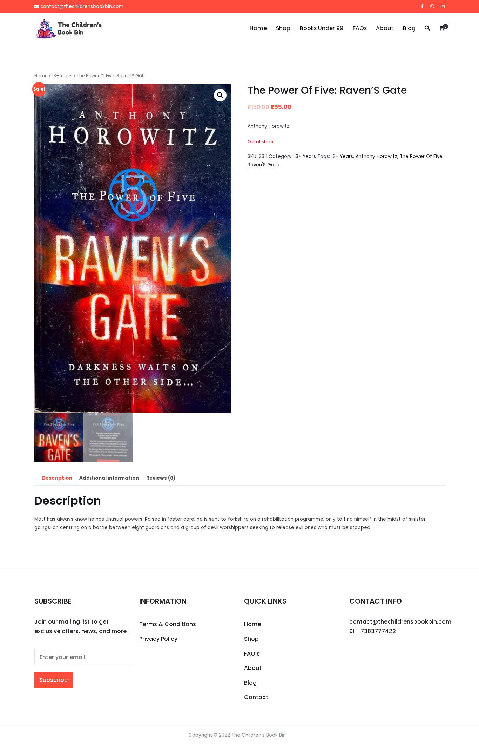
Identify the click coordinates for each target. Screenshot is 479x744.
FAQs (360, 28)
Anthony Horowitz (376, 156)
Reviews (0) (160, 478)
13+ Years (62, 76)
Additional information (109, 478)
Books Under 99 (321, 28)
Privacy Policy (158, 639)
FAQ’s (252, 654)
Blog (409, 28)
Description (57, 478)
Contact (256, 697)
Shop (283, 28)
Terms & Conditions (167, 624)
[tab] (57, 478)
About (384, 28)
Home (258, 28)
